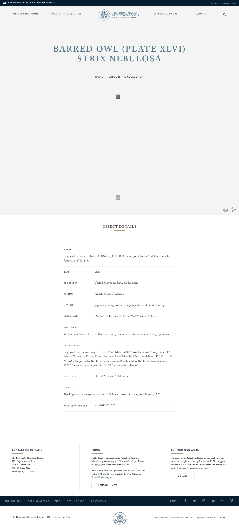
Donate (183, 476)
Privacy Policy (161, 518)
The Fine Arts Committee (44, 501)
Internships (13, 501)
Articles (215, 3)
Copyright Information (206, 518)
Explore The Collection (126, 77)
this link (99, 465)
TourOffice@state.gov (102, 478)
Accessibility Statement (181, 518)
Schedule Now (108, 485)
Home (99, 77)
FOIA (223, 518)
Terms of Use (75, 501)
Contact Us (229, 3)
